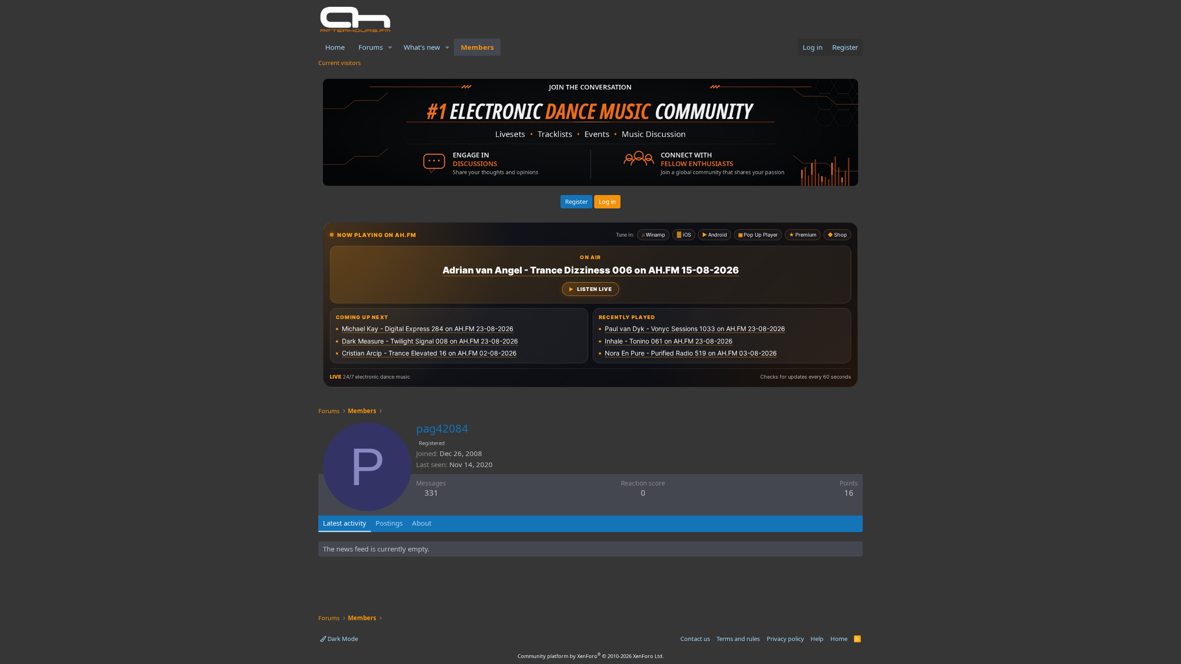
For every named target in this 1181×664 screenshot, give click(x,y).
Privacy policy (785, 638)
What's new (422, 47)
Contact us (695, 638)
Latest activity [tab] (344, 523)
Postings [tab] (389, 523)
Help (817, 638)
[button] (390, 47)
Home (335, 47)
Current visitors (339, 63)
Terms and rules (738, 638)
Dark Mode (342, 638)
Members (477, 47)
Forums (370, 47)
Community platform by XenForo (591, 655)
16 (848, 492)
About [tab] (421, 523)
